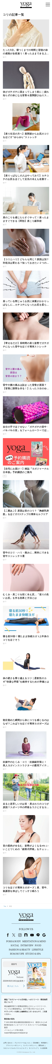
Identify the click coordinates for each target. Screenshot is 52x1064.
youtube (32, 935)
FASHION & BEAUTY (19, 950)
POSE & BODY (13, 941)
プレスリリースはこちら (22, 1043)
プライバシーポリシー (13, 1045)
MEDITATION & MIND (34, 941)
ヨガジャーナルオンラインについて (14, 1048)
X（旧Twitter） (14, 935)
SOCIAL (15, 945)
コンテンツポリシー (29, 1045)
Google (44, 935)
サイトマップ (33, 1048)
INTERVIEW (27, 945)
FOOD (38, 945)
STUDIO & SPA (33, 954)
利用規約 (44, 1043)
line (38, 935)
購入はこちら (13, 986)
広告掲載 (36, 1043)
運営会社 (41, 1045)
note (26, 935)
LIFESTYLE (37, 950)
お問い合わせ (7, 1043)
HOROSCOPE (17, 954)
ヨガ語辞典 (43, 1048)
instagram (20, 935)
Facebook (7, 935)
